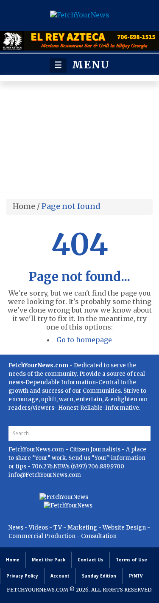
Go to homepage (84, 339)
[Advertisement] (79, 138)
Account (60, 576)
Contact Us (90, 560)
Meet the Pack (48, 560)
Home (24, 206)
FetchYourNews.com (36, 449)
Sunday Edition (99, 576)
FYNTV (135, 576)
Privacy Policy (22, 576)
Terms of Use (131, 560)
